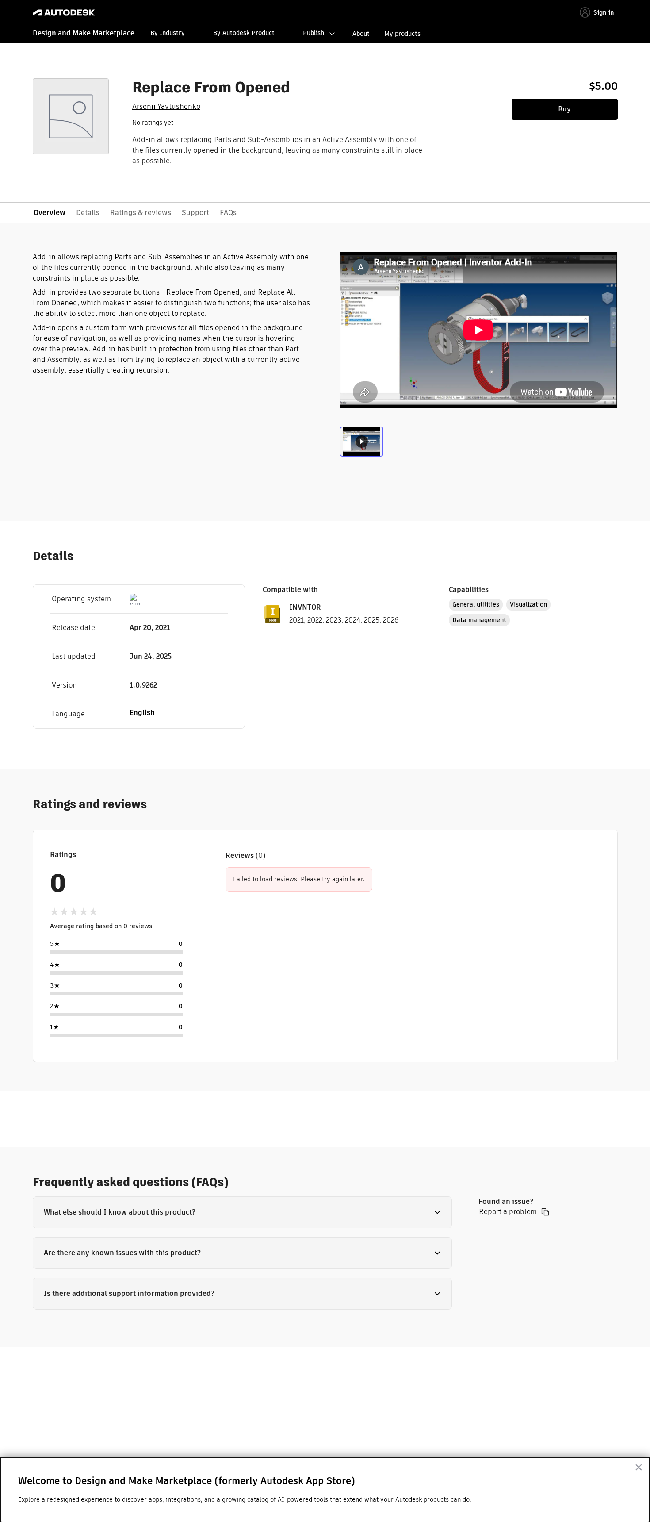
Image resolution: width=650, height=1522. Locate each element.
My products (402, 33)
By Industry (167, 32)
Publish (313, 32)
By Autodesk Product (244, 32)
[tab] (361, 445)
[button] (242, 1212)
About (361, 33)
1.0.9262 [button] (143, 685)
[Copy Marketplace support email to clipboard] (545, 1211)
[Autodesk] (64, 12)
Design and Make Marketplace (83, 33)
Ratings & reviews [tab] (140, 213)
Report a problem (508, 1212)
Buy (564, 109)
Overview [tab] (49, 213)
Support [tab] (195, 213)
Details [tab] (87, 213)
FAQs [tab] (228, 213)
